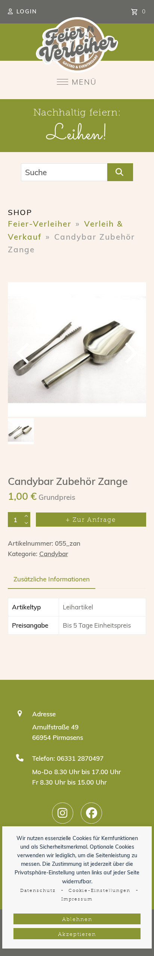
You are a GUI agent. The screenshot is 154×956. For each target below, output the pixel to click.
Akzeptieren (77, 934)
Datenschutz (38, 891)
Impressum (77, 899)
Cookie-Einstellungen (99, 891)
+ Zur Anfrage (91, 520)
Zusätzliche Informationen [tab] (51, 579)
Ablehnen (77, 919)
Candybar (53, 554)
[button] (77, 82)
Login (26, 11)
